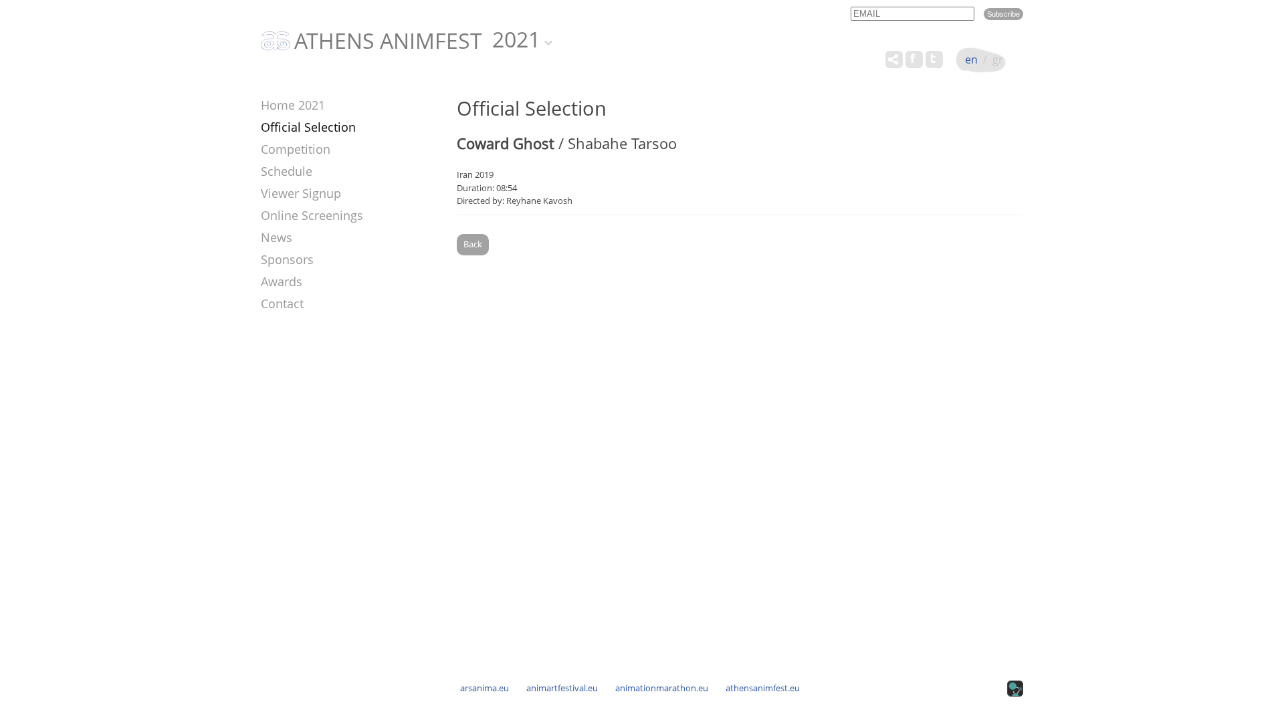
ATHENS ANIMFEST (388, 41)
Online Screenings (312, 215)
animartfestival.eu (562, 688)
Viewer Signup (301, 193)
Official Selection (308, 127)
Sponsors (287, 259)
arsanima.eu (484, 688)
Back (472, 244)
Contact (282, 303)
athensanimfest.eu (763, 688)
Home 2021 (293, 105)
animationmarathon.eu (661, 688)
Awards (281, 281)
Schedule (286, 171)
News (276, 237)
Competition (295, 149)
